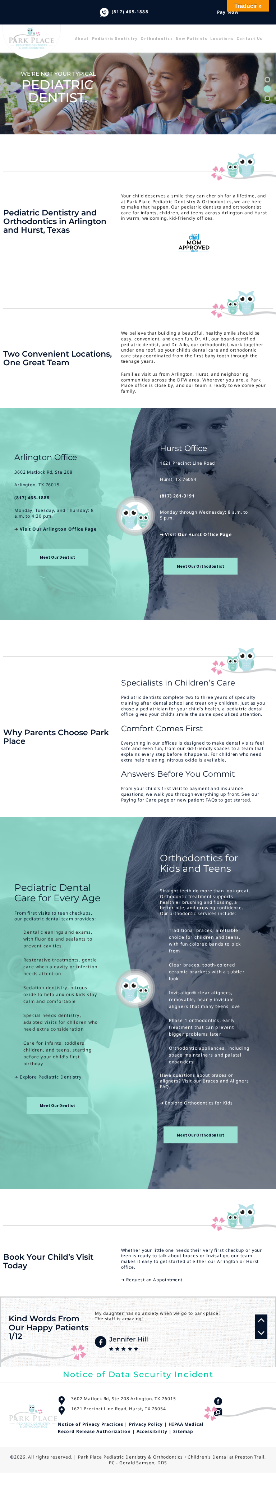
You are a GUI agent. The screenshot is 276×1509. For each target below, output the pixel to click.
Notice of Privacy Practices (90, 1424)
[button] (267, 79)
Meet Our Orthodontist (200, 566)
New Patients (191, 38)
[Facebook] (100, 1342)
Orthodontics (156, 38)
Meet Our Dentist (57, 557)
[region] (138, 88)
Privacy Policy (146, 1424)
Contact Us (249, 38)
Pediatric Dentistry (115, 38)
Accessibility (152, 1431)
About (82, 38)
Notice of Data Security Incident (138, 1374)
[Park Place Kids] (38, 32)
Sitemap (183, 1431)
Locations (222, 38)
